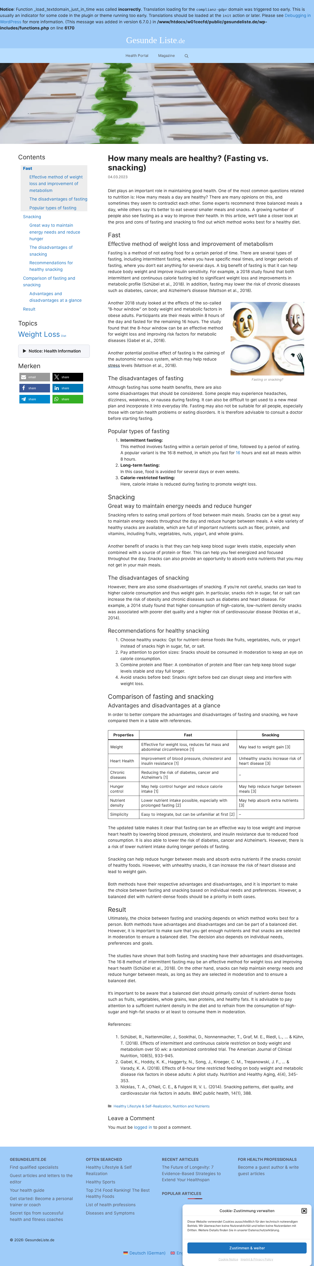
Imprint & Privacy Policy (257, 1259)
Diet (63, 336)
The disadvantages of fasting (58, 199)
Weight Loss (39, 334)
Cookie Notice (228, 1259)
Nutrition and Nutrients (191, 1106)
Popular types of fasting (52, 207)
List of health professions (111, 1204)
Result (29, 309)
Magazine (166, 55)
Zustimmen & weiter (247, 1248)
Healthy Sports (100, 1181)
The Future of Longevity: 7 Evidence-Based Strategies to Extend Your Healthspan (191, 1173)
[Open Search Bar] (186, 55)
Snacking (32, 216)
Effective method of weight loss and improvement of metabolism (56, 184)
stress (114, 365)
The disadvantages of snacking (51, 250)
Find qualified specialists (34, 1167)
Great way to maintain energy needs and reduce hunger (54, 232)
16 (238, 452)
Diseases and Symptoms (110, 1213)
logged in (143, 1127)
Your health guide (27, 1190)
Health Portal (137, 55)
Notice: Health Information (55, 351)
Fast (27, 168)
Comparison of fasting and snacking (49, 281)
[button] (304, 1210)
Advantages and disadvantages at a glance (55, 297)
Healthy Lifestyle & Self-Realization (142, 1106)
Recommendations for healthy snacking (51, 266)
